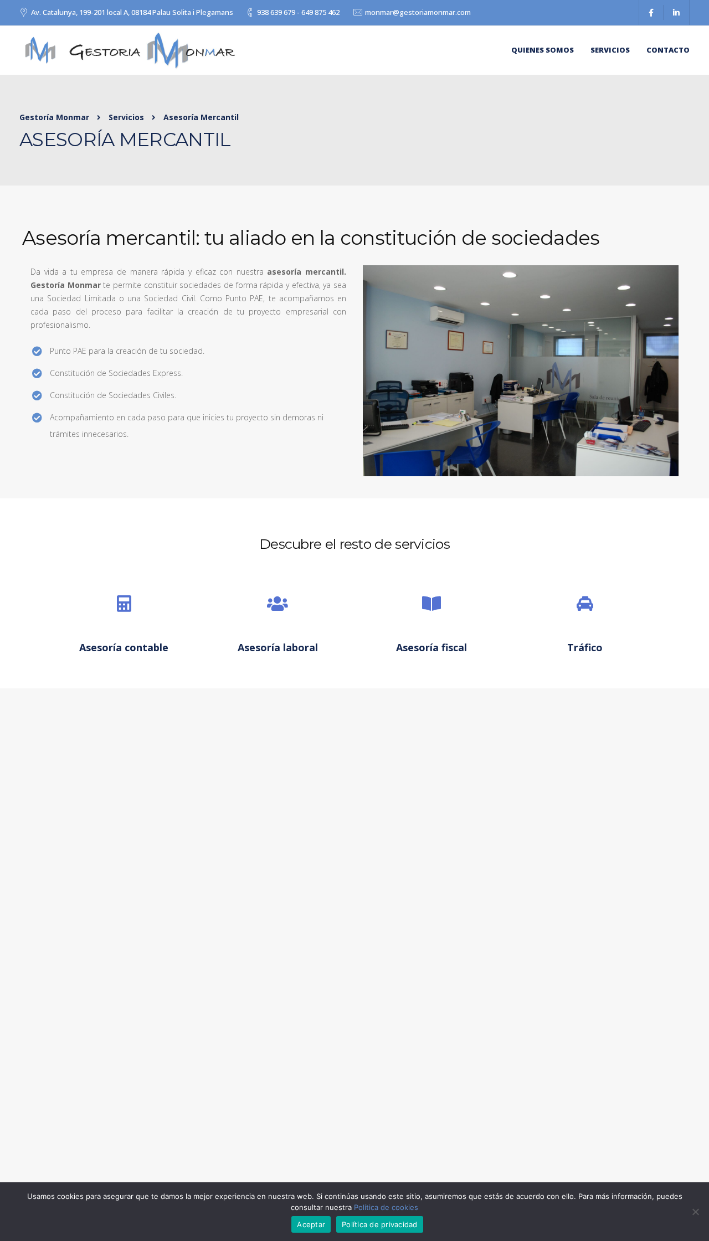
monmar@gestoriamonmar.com (418, 12)
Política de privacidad (380, 1224)
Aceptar (311, 1224)
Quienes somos (542, 50)
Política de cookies (386, 1207)
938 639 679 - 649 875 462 (298, 12)
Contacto (668, 50)
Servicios (610, 50)
